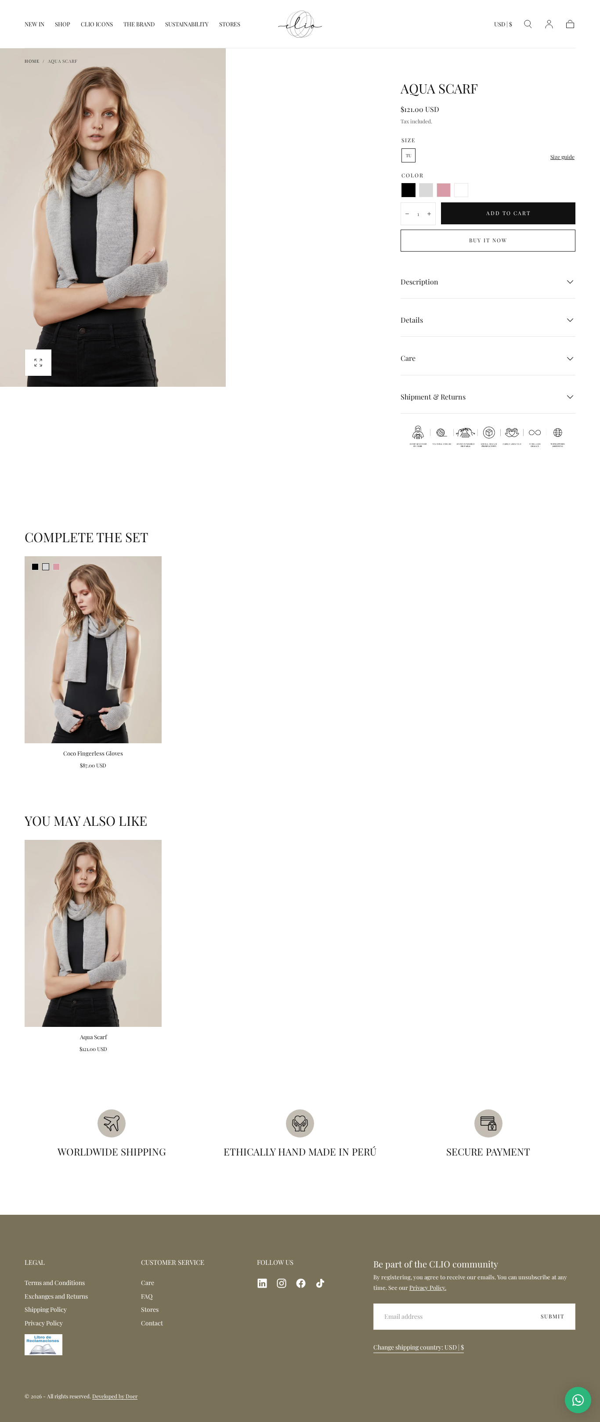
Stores (150, 1309)
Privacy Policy (44, 1323)
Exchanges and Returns (56, 1296)
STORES (229, 24)
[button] (503, 26)
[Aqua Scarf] (93, 933)
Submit (552, 1316)
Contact (152, 1323)
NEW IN (34, 24)
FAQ (146, 1296)
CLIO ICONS (97, 24)
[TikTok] (320, 1283)
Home (32, 61)
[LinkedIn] (262, 1283)
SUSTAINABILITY (187, 24)
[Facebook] (301, 1283)
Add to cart (508, 212)
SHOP (62, 24)
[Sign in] (549, 24)
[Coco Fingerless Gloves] (93, 649)
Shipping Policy (46, 1309)
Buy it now (488, 240)
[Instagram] (281, 1283)
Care (147, 1282)
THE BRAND (139, 24)
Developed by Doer (114, 1396)
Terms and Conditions (55, 1282)
